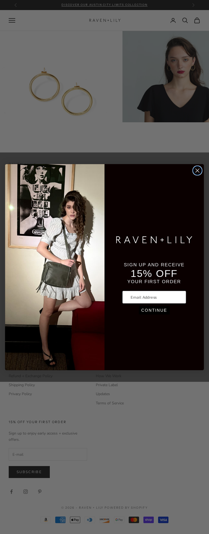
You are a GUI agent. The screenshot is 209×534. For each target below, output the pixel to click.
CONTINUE (154, 310)
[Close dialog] (197, 170)
